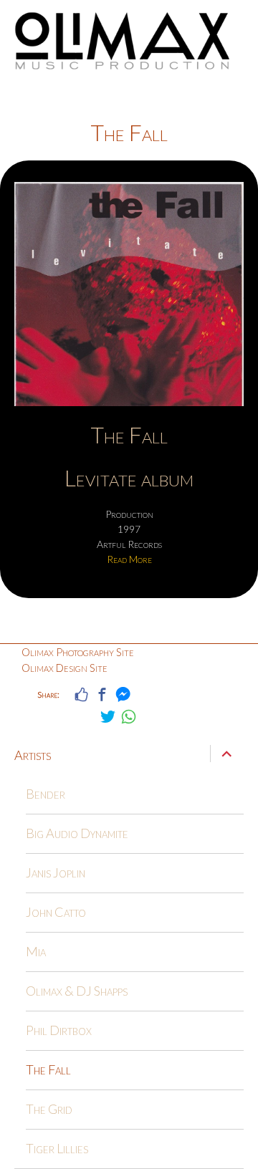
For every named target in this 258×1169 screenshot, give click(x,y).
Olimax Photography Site (78, 651)
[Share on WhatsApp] (128, 716)
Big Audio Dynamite (77, 833)
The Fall (129, 434)
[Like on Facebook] (81, 694)
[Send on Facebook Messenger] (122, 694)
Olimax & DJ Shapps (77, 991)
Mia (36, 951)
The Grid (49, 1109)
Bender (45, 794)
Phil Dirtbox (59, 1030)
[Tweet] (107, 716)
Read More (129, 559)
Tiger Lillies (57, 1148)
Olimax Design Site (65, 667)
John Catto (56, 912)
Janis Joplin (55, 872)
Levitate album (129, 477)
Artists (32, 755)
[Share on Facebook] (102, 694)
